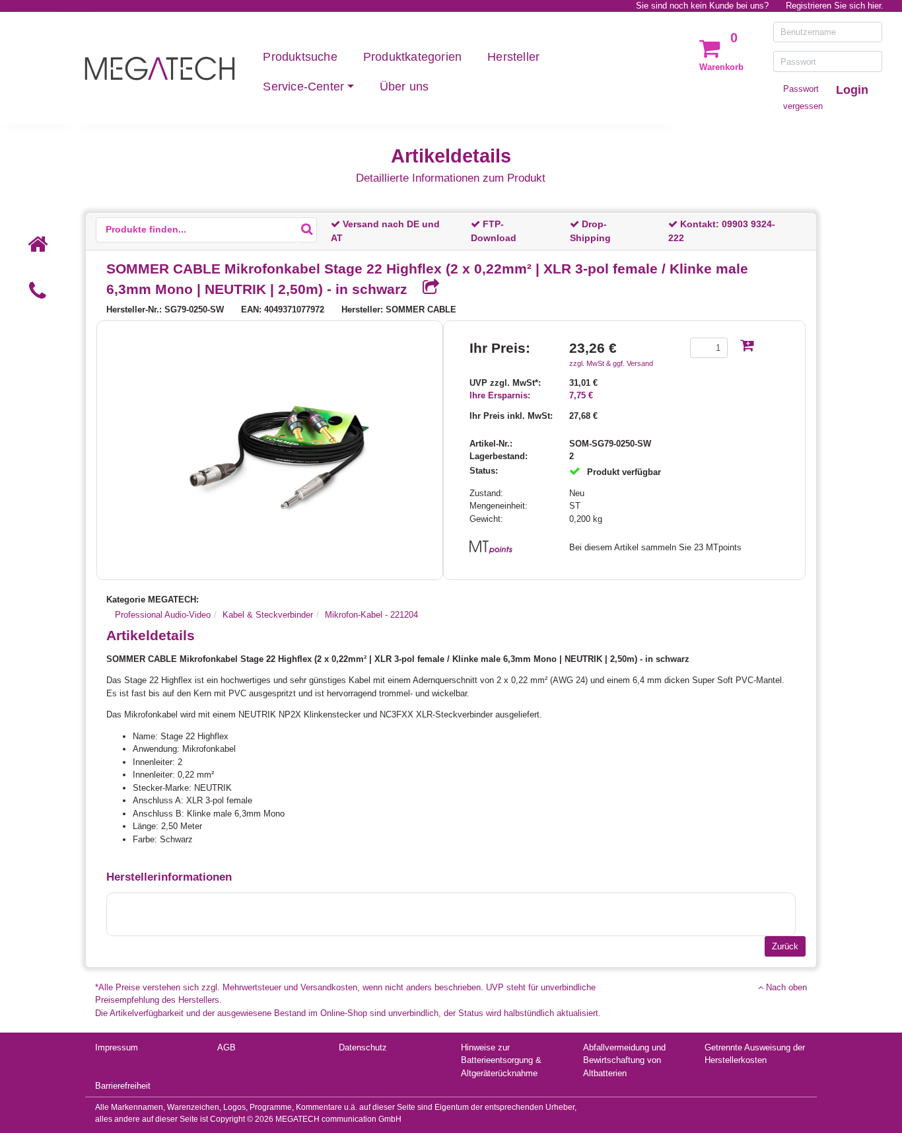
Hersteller (513, 56)
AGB (226, 1047)
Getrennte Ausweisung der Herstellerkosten (755, 1054)
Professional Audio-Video (163, 615)
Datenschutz (363, 1047)
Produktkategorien (412, 56)
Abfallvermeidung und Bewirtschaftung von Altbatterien (624, 1060)
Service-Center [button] (303, 86)
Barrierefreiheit (123, 1086)
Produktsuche (300, 56)
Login (852, 89)
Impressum (116, 1047)
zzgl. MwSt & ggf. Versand (611, 363)
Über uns (404, 86)
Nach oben (785, 987)
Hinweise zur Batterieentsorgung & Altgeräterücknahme (501, 1060)
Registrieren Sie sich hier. (835, 6)
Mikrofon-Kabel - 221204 (371, 615)
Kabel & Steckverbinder (268, 615)
